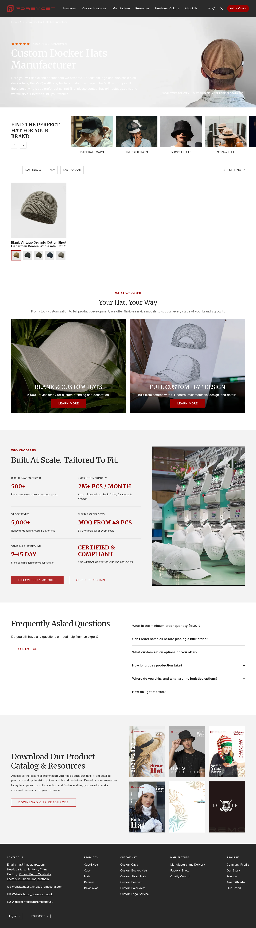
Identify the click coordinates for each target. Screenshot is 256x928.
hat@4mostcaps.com (31, 864)
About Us (191, 8)
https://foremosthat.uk (38, 894)
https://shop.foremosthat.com (42, 886)
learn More (187, 403)
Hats (87, 876)
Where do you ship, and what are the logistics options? (175, 678)
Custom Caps (129, 864)
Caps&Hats (91, 864)
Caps (87, 870)
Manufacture (121, 8)
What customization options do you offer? (164, 652)
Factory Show (179, 870)
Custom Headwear (94, 8)
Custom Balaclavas (132, 888)
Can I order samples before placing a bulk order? (170, 639)
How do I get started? (149, 692)
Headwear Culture (167, 8)
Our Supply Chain (90, 580)
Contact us (27, 649)
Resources (142, 8)
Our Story (233, 870)
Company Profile (238, 864)
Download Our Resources (43, 802)
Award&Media (236, 882)
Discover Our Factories (37, 580)
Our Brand (234, 888)
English (13, 916)
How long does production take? (157, 665)
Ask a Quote (238, 8)
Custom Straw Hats (133, 876)
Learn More (68, 403)
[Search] (214, 8)
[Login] (221, 8)
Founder (232, 876)
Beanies (89, 882)
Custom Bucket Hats (134, 870)
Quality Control (180, 876)
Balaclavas (91, 888)
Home (15, 22)
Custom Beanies (131, 882)
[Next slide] (23, 145)
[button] (209, 8)
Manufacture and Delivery (187, 864)
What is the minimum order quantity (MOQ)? (166, 626)
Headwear (70, 8)
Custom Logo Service (134, 894)
